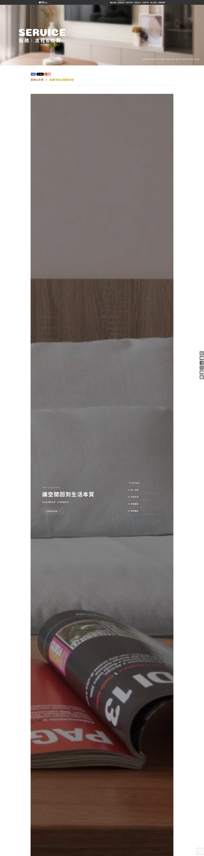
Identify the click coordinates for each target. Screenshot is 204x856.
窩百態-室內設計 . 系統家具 (201, 362)
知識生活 (137, 2)
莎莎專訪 (201, 372)
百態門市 (145, 2)
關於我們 (113, 2)
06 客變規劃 (133, 518)
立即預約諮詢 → (53, 511)
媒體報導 (161, 2)
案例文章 (129, 2)
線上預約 (153, 2)
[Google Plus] (45, 74)
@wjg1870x (201, 353)
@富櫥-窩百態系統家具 (201, 358)
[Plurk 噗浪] (49, 74)
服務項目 (121, 2)
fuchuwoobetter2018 (201, 367)
